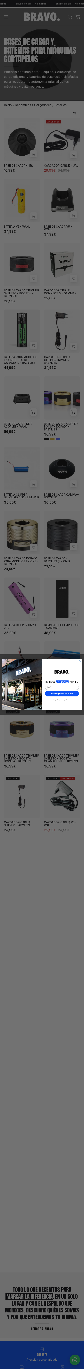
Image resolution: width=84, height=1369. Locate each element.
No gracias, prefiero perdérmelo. (62, 699)
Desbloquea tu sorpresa (62, 693)
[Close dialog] (80, 660)
